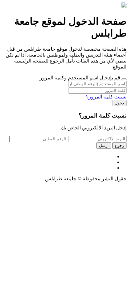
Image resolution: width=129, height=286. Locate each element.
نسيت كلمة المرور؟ (106, 96)
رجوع (119, 145)
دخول (119, 103)
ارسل (104, 145)
